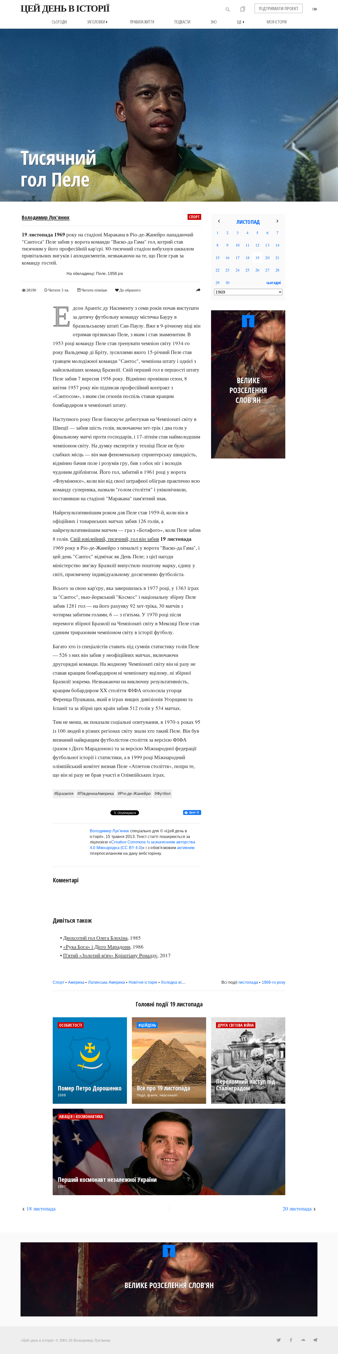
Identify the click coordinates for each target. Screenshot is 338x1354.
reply (198, 290)
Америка (76, 982)
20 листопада (297, 1208)
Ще (241, 22)
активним (186, 848)
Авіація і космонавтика (81, 1116)
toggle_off (314, 9)
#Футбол (162, 794)
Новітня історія (143, 982)
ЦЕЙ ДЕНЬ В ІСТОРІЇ (65, 8)
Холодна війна (175, 982)
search (228, 10)
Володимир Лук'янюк (46, 217)
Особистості (70, 1025)
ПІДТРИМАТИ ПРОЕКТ (278, 8)
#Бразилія (63, 794)
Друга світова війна (235, 1025)
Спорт (194, 217)
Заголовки (98, 22)
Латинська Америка (106, 982)
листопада (248, 982)
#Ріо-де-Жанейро (134, 794)
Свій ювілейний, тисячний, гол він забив (114, 538)
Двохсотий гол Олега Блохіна (95, 937)
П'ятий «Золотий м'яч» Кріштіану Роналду (110, 955)
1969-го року (273, 982)
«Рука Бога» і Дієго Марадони (96, 946)
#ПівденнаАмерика (95, 794)
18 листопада (40, 1208)
